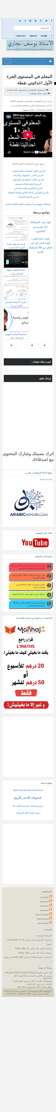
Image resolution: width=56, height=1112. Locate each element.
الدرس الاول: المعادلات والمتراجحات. (28, 171)
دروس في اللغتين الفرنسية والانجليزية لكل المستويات (33, 976)
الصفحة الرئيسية (44, 935)
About (33, 36)
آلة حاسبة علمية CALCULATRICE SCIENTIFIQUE (28, 972)
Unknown (44, 901)
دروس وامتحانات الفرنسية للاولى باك (28, 806)
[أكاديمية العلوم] (28, 798)
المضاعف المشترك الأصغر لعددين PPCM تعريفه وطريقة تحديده (29, 604)
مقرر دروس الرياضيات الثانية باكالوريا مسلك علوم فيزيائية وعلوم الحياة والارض (28, 566)
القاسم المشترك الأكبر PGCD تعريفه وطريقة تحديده (30, 585)
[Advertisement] (28, 9)
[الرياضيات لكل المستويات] (39, 987)
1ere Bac (44, 897)
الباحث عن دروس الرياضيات (39, 984)
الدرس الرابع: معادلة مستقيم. (28, 184)
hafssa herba (43, 919)
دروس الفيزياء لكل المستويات (28, 813)
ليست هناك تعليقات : (37, 93)
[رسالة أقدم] (11, 345)
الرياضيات (41, 90)
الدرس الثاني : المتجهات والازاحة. (28, 175)
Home (44, 36)
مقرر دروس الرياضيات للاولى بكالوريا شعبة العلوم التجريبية (28, 576)
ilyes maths (43, 923)
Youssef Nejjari (42, 914)
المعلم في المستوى (27, 90)
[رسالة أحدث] (44, 345)
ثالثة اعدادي (12, 90)
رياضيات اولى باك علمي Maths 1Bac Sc (33, 948)
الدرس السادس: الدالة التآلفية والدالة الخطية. (28, 192)
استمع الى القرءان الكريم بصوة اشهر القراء (32, 981)
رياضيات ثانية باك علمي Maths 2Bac (35, 953)
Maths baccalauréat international (28, 790)
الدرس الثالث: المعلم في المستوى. (28, 179)
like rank (22, 987)
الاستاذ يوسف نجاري (40, 994)
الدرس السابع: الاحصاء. (28, 197)
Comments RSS (24, 994)
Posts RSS (11, 994)
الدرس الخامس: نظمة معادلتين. (28, 188)
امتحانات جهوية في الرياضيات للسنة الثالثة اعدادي (28, 204)
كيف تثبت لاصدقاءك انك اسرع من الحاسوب (40, 227)
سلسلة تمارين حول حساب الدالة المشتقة (28, 594)
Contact (21, 36)
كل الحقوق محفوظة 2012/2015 (16, 991)
